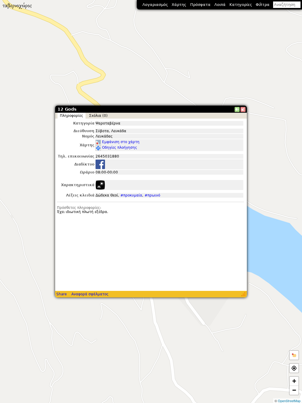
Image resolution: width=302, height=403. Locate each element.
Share (61, 294)
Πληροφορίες (71, 116)
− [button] (294, 390)
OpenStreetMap (289, 400)
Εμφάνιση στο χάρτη (120, 142)
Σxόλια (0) (98, 116)
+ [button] (294, 381)
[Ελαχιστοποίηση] (243, 109)
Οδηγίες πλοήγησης (119, 147)
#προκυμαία (131, 195)
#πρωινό (152, 195)
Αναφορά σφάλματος (90, 294)
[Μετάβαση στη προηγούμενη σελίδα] (237, 109)
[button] (294, 355)
